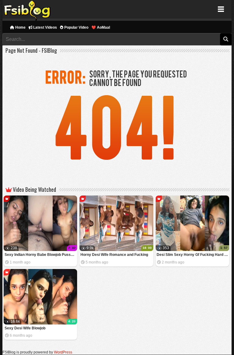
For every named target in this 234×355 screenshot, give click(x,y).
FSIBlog (27, 9)
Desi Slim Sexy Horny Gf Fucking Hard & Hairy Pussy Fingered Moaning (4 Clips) (193, 255)
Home (20, 27)
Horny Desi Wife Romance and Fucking (114, 255)
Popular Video (75, 27)
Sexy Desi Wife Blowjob (25, 328)
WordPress (63, 352)
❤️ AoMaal (100, 27)
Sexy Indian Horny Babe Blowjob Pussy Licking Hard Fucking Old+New (41, 255)
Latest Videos (44, 27)
